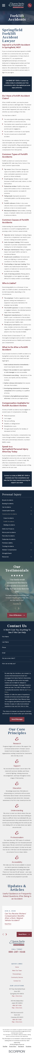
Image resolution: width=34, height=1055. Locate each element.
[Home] (16, 5)
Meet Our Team (17, 970)
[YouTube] (19, 957)
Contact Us (17, 981)
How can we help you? (9, 663)
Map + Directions (17, 996)
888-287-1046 (17, 952)
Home (17, 967)
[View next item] (19, 608)
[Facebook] (15, 957)
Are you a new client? (8, 658)
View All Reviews (15, 615)
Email (3, 653)
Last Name (5, 642)
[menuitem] (17, 500)
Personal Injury (17, 974)
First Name (5, 636)
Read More (23, 934)
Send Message (17, 719)
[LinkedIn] (23, 957)
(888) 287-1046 (14, 81)
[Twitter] (11, 957)
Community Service (17, 977)
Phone (4, 647)
